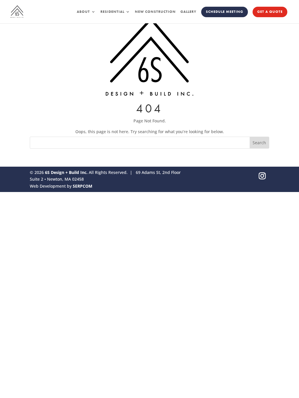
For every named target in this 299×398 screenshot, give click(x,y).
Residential (112, 12)
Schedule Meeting (224, 11)
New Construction (155, 12)
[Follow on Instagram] (262, 176)
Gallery (188, 12)
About (83, 12)
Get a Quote (270, 11)
